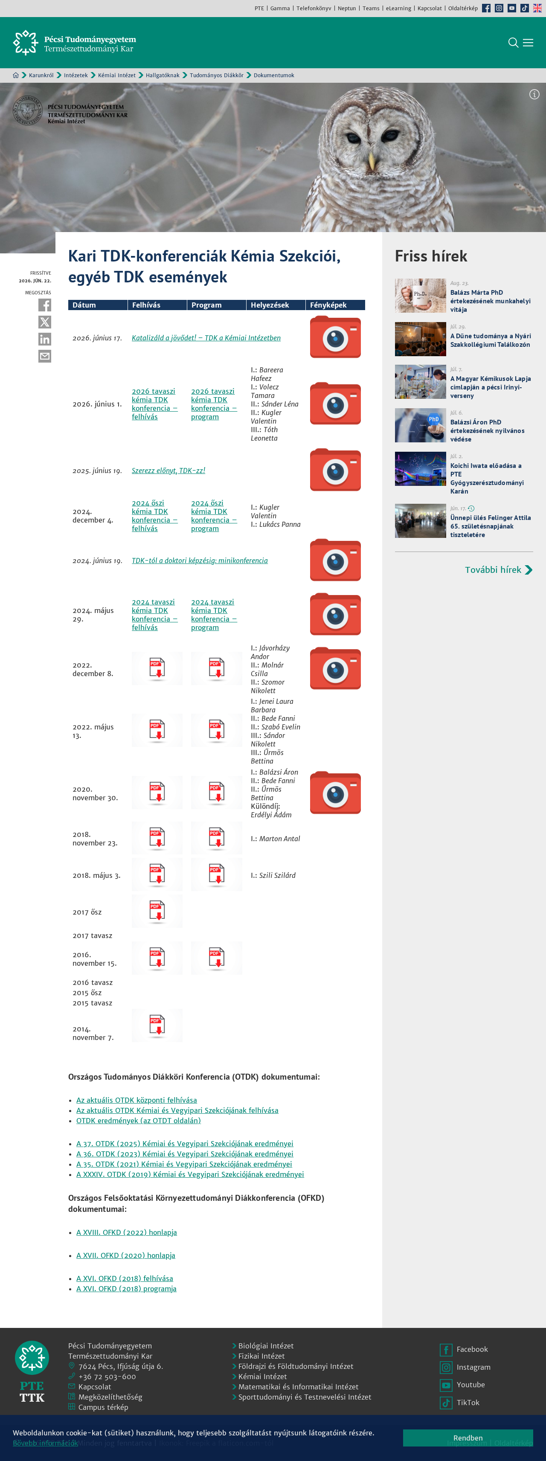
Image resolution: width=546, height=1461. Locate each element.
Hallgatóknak (163, 75)
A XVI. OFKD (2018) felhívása (124, 1278)
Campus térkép (103, 1407)
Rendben (468, 1438)
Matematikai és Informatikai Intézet (298, 1387)
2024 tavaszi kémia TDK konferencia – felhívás (155, 615)
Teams (371, 8)
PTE (259, 8)
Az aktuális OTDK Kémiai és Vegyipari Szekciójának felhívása (177, 1110)
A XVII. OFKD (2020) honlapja (125, 1255)
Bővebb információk (45, 1443)
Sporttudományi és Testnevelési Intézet (305, 1397)
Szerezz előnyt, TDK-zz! (168, 470)
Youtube (512, 8)
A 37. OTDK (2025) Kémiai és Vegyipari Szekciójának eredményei (184, 1143)
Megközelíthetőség (110, 1397)
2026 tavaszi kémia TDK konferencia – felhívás (155, 404)
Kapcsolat (430, 8)
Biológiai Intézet (266, 1346)
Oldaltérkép (463, 8)
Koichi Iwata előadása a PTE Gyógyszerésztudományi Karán (487, 478)
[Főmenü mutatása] (528, 43)
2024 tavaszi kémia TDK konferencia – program (214, 615)
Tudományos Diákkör (217, 75)
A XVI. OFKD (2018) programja (126, 1288)
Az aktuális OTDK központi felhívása (136, 1100)
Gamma (280, 8)
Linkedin (44, 339)
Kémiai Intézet (117, 75)
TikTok (524, 8)
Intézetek (76, 75)
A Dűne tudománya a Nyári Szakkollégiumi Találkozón (490, 340)
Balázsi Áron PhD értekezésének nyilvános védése (487, 430)
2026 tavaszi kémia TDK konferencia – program (214, 404)
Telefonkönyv (313, 8)
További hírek (493, 569)
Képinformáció (534, 94)
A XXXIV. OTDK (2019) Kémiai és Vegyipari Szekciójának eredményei (190, 1174)
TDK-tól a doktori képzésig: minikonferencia (200, 560)
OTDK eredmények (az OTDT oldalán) (138, 1120)
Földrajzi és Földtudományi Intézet (296, 1366)
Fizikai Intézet (261, 1356)
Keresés (513, 43)
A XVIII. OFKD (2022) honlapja (126, 1232)
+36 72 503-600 (107, 1376)
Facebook (486, 8)
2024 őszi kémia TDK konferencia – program (214, 516)
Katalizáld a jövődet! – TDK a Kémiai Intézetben (206, 338)
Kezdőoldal (16, 75)
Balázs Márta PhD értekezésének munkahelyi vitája (490, 301)
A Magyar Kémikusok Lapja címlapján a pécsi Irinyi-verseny (490, 387)
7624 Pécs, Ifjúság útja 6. (120, 1366)
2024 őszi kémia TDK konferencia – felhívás (155, 516)
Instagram (499, 8)
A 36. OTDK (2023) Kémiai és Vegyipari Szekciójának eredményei (184, 1154)
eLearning (398, 8)
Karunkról (41, 75)
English (537, 8)
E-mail (44, 356)
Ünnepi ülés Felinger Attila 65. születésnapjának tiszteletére (490, 526)
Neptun (347, 8)
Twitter (44, 322)
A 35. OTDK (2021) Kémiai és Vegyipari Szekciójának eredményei (184, 1164)
